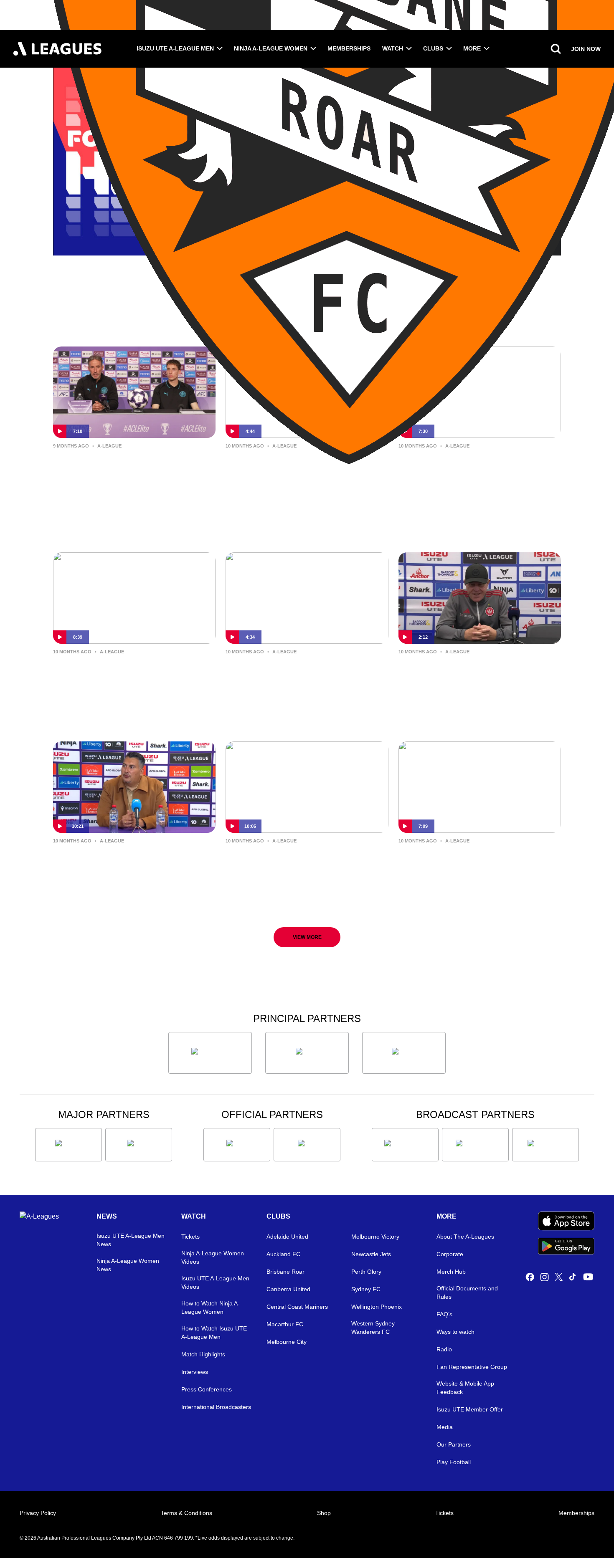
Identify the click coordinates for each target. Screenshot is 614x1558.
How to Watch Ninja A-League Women (210, 1307)
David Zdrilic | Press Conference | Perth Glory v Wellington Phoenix (304, 860)
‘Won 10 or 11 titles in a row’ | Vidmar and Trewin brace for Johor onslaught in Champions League (126, 472)
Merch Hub (451, 1271)
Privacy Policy (38, 1513)
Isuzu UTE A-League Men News (130, 1239)
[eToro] (139, 1144)
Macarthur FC (284, 1324)
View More (307, 937)
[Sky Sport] (545, 1144)
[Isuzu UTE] (210, 1052)
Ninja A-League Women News (127, 1264)
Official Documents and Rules (467, 1292)
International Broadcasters (216, 1407)
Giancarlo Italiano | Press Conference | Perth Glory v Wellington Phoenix (115, 867)
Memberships (348, 48)
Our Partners (453, 1444)
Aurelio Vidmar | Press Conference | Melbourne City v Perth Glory (133, 671)
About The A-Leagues (465, 1236)
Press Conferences (206, 1389)
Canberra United (288, 1289)
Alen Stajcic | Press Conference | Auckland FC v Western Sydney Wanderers (474, 678)
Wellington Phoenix (376, 1306)
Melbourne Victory (375, 1236)
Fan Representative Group (471, 1366)
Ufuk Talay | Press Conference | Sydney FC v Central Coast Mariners (298, 472)
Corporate (449, 1254)
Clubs (433, 48)
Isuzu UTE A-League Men (175, 48)
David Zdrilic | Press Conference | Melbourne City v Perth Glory (476, 465)
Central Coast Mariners (297, 1306)
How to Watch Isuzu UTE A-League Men (214, 1332)
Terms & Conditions (186, 1513)
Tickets (190, 1236)
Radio (444, 1349)
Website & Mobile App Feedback (465, 1387)
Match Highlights (203, 1354)
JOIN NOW (586, 49)
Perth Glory (366, 1271)
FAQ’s (444, 1314)
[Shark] (404, 1052)
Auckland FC (283, 1254)
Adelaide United (287, 1236)
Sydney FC (366, 1289)
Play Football (453, 1462)
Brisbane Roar (285, 1271)
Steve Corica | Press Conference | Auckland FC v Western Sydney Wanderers (303, 678)
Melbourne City (286, 1341)
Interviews (194, 1371)
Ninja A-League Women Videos (212, 1257)
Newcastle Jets (371, 1254)
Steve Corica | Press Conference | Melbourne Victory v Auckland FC (477, 860)
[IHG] (307, 1144)
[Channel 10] (405, 1144)
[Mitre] (237, 1144)
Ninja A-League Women (270, 48)
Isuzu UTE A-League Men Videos (215, 1282)
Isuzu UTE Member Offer (469, 1409)
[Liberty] (68, 1144)
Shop (324, 1513)
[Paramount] (475, 1144)
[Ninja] (307, 1052)
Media (444, 1427)
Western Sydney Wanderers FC (373, 1327)
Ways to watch (455, 1331)
